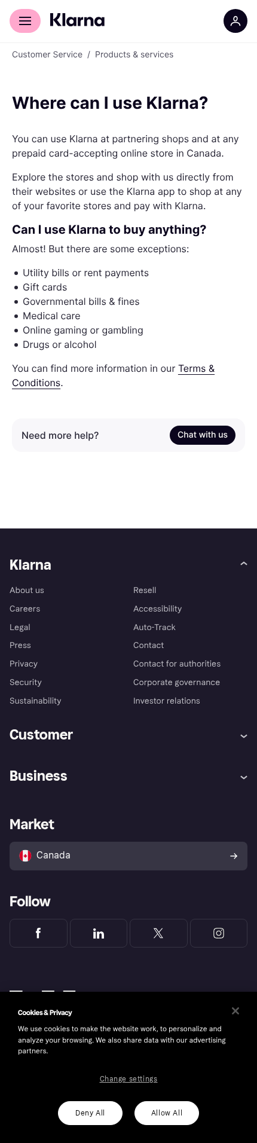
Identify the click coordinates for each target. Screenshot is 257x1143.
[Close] (235, 1011)
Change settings (129, 1079)
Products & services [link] (134, 55)
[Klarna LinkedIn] (99, 933)
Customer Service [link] (47, 55)
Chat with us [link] (203, 435)
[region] (128, 1067)
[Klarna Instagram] (219, 933)
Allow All (166, 1113)
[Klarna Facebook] (39, 933)
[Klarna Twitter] (159, 933)
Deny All (90, 1113)
